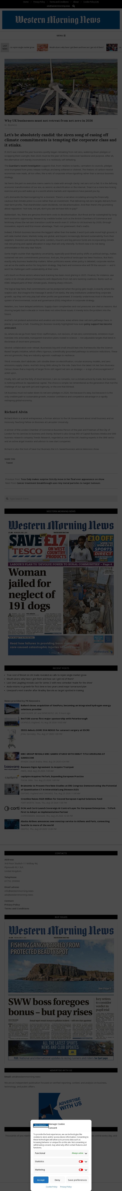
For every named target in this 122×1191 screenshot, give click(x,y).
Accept (41, 1179)
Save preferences (77, 1179)
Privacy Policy (66, 1187)
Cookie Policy (51, 1187)
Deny (57, 1179)
